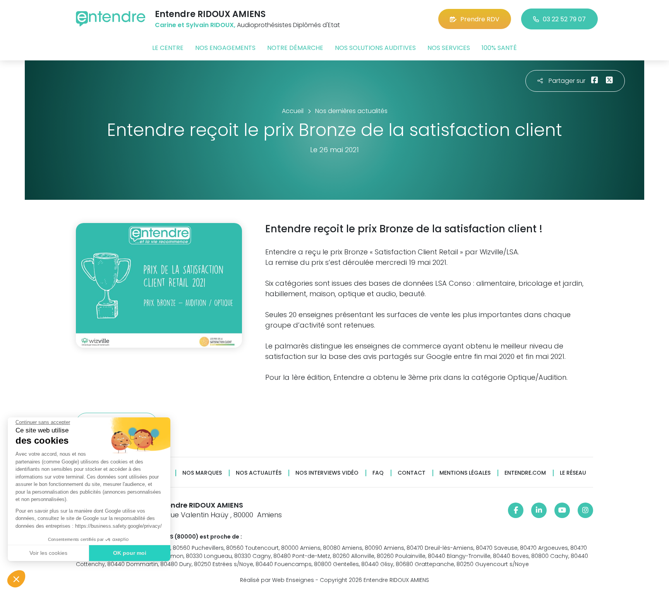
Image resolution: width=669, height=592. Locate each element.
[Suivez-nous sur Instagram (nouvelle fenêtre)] (585, 510)
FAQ (378, 473)
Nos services (448, 47)
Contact (411, 473)
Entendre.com (525, 473)
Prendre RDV (479, 19)
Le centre (168, 47)
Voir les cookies (48, 553)
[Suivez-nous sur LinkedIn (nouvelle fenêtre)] (539, 510)
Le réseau (573, 473)
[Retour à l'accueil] (111, 19)
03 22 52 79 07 (564, 19)
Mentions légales (465, 473)
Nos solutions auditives (375, 47)
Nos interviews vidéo (327, 473)
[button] (16, 579)
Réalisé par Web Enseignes (277, 580)
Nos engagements (225, 47)
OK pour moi (129, 553)
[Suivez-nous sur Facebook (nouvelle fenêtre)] (515, 510)
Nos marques (202, 473)
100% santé (499, 47)
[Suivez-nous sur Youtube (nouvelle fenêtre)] (562, 510)
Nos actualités (258, 473)
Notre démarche (295, 47)
